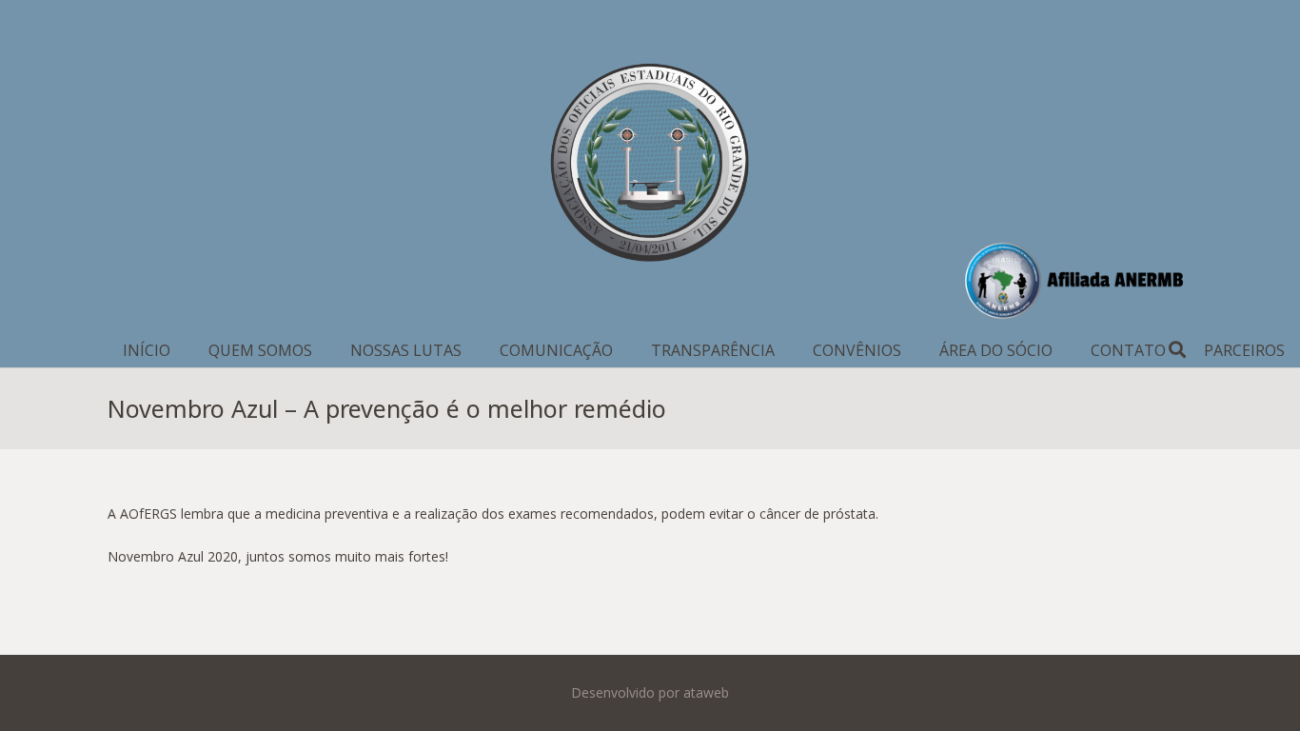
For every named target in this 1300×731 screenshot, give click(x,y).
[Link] (650, 166)
